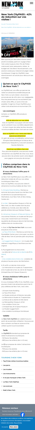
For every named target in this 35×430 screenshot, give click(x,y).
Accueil (3, 24)
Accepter (5, 427)
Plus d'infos (18, 423)
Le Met (5, 203)
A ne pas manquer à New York (14, 378)
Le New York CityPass (11, 382)
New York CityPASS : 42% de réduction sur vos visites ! (15, 27)
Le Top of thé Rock (9, 232)
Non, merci (13, 427)
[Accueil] (12, 5)
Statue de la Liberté (19, 252)
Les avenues (7, 386)
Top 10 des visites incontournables (15, 361)
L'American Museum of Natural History (16, 214)
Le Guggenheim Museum (11, 241)
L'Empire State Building (11, 190)
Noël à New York (9, 390)
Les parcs (6, 365)
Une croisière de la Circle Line (12, 259)
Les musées (7, 369)
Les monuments (9, 373)
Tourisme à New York (12, 24)
